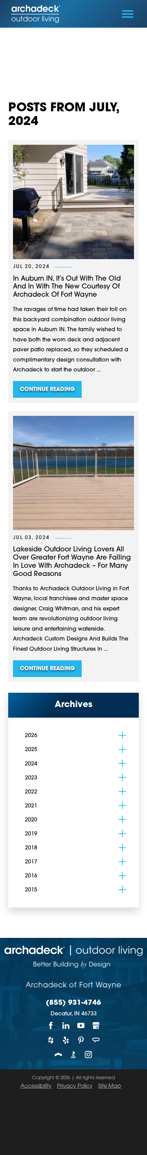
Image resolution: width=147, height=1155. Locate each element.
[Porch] (58, 1054)
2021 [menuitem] (31, 806)
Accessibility (36, 1086)
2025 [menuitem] (31, 749)
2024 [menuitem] (31, 764)
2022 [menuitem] (31, 792)
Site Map (109, 1086)
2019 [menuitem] (31, 834)
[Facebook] (50, 1025)
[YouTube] (81, 1025)
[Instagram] (88, 1054)
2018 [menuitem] (31, 848)
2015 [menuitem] (31, 890)
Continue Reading (47, 389)
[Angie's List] (96, 1040)
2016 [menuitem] (31, 876)
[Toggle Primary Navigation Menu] (127, 14)
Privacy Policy (75, 1086)
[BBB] (73, 1054)
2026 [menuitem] (31, 735)
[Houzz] (50, 1040)
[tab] (122, 735)
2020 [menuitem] (31, 820)
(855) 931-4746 (73, 1003)
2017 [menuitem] (31, 862)
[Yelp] (66, 1040)
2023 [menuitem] (31, 778)
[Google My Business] (96, 1025)
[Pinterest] (81, 1040)
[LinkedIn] (66, 1025)
